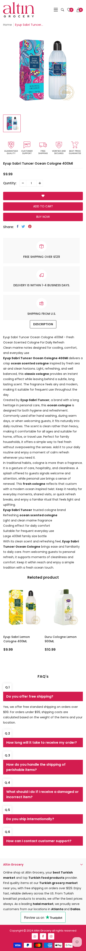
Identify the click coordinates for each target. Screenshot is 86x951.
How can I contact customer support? (38, 841)
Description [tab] (43, 324)
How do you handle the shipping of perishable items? (36, 767)
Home (7, 25)
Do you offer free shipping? (29, 696)
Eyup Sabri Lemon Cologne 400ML (16, 639)
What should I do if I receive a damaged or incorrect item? (42, 794)
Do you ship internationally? (30, 819)
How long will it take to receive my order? (41, 742)
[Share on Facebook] (17, 226)
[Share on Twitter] (23, 226)
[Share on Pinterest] (30, 226)
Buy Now (43, 217)
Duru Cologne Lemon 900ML (61, 639)
